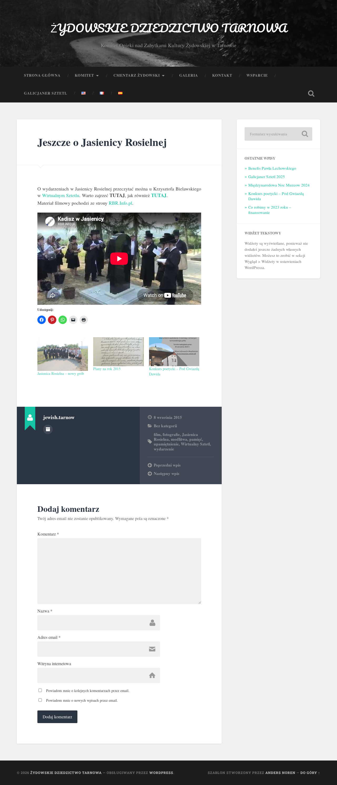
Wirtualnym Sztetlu (60, 195)
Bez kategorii (165, 426)
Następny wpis (166, 473)
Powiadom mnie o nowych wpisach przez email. (82, 700)
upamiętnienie (166, 444)
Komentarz (48, 534)
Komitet (84, 75)
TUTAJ (158, 195)
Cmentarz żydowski (136, 75)
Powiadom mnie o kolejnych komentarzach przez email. (88, 690)
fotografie (171, 434)
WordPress (161, 773)
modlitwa (179, 439)
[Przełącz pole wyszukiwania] (311, 93)
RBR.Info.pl (120, 203)
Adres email (49, 637)
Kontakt (222, 75)
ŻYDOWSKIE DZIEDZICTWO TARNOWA (169, 27)
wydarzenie (164, 449)
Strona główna (42, 75)
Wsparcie (257, 75)
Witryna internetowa (54, 663)
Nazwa (44, 611)
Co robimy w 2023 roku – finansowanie (269, 209)
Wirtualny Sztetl (195, 444)
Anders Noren (280, 773)
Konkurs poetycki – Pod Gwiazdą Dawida (276, 196)
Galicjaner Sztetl (45, 93)
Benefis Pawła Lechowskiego (272, 168)
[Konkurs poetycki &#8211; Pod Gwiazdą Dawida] (174, 351)
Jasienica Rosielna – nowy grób (60, 373)
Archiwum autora (48, 429)
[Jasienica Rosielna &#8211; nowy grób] (62, 354)
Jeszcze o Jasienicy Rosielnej (102, 142)
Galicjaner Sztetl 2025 (266, 176)
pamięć (195, 439)
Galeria (188, 75)
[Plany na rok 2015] (118, 351)
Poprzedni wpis (167, 465)
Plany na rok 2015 (107, 368)
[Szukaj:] (278, 134)
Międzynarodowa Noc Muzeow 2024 (279, 185)
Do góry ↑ (310, 773)
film (157, 434)
